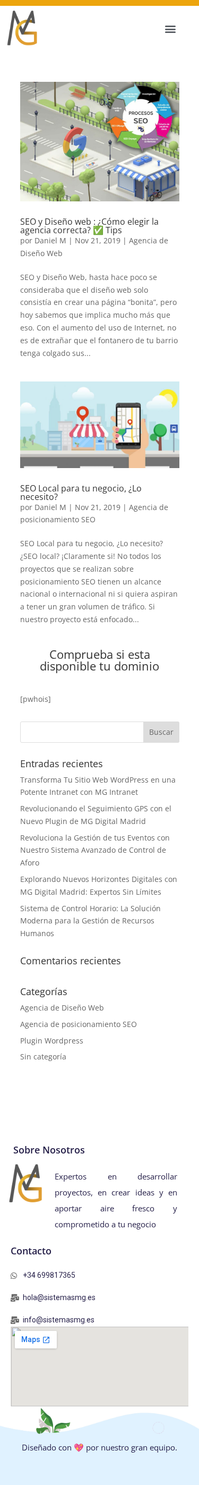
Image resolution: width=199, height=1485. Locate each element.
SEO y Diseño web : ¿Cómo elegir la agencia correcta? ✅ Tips (89, 226)
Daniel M (50, 240)
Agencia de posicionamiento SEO (78, 1024)
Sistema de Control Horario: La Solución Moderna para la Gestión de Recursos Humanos (90, 921)
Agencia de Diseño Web (62, 1008)
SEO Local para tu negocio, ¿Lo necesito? (81, 492)
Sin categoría (43, 1056)
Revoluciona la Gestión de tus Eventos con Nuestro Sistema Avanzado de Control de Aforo (95, 850)
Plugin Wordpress (51, 1041)
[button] (170, 28)
